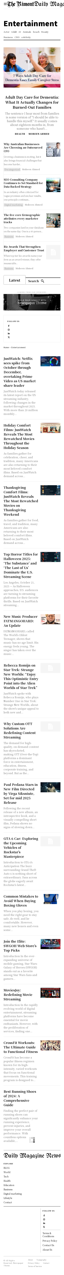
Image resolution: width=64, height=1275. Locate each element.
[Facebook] (8, 325)
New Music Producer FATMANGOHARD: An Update (21, 621)
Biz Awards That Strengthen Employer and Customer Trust (24, 248)
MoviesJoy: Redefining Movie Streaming (18, 994)
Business (8, 236)
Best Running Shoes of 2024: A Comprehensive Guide (20, 1098)
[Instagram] (8, 329)
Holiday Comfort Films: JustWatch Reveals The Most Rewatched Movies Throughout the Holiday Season (19, 436)
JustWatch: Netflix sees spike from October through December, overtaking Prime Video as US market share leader (20, 372)
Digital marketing (13, 204)
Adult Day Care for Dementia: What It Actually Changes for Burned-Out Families (32, 102)
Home (6, 347)
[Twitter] (8, 336)
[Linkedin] (8, 333)
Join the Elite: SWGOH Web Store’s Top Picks (20, 945)
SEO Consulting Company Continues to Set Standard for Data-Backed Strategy (23, 183)
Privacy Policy (49, 1240)
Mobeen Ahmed (38, 133)
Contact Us (48, 1245)
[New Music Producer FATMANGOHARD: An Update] (50, 619)
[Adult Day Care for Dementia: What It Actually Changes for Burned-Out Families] (32, 67)
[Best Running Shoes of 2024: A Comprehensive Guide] (50, 1094)
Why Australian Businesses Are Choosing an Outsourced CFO (23, 147)
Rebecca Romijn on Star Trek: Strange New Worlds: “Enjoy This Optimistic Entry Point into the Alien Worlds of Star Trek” (21, 676)
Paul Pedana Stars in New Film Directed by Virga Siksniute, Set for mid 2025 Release (21, 793)
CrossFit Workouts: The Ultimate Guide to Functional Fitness (21, 1047)
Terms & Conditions (48, 1235)
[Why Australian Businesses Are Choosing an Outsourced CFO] (53, 149)
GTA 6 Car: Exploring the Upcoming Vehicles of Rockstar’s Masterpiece (21, 847)
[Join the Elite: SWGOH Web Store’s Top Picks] (50, 944)
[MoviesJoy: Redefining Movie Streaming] (50, 993)
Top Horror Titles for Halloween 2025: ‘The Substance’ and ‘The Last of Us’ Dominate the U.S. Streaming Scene (21, 565)
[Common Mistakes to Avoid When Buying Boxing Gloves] (50, 899)
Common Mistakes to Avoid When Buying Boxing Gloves (21, 900)
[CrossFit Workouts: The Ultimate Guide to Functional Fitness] (50, 1045)
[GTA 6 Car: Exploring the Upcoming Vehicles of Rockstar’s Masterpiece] (50, 841)
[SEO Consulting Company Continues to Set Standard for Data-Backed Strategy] (53, 185)
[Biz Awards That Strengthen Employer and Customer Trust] (53, 252)
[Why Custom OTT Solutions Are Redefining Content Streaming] (50, 726)
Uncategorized (12, 169)
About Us (47, 1249)
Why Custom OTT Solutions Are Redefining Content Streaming (20, 730)
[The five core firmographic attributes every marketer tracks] (53, 220)
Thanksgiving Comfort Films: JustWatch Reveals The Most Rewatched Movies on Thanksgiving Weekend (21, 501)
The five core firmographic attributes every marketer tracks (22, 218)
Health (20, 134)
